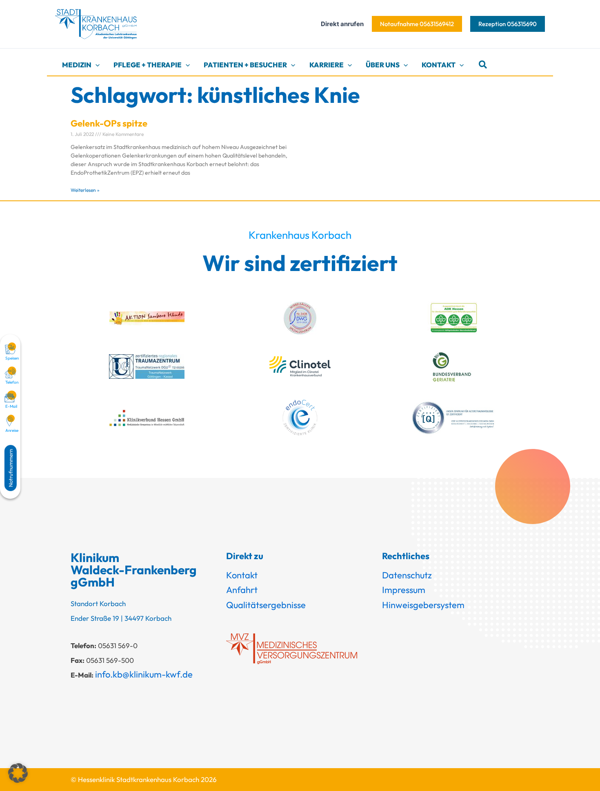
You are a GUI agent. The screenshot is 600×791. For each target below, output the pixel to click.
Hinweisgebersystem (423, 605)
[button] (417, 24)
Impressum (403, 589)
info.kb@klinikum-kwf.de (144, 674)
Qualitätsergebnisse (266, 605)
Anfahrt (242, 589)
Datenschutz (407, 575)
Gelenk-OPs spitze (109, 123)
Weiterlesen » (85, 190)
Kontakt (242, 575)
